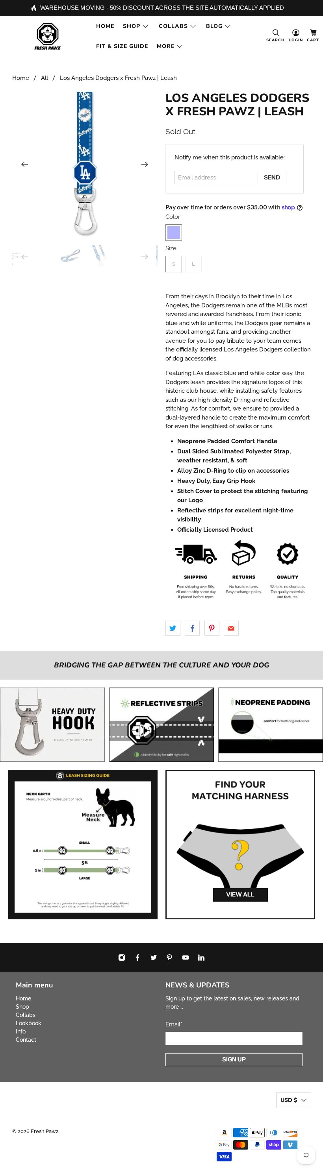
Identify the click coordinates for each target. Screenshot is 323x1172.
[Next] (145, 164)
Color (172, 216)
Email (173, 1024)
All (44, 78)
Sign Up (234, 1059)
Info (21, 1031)
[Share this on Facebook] (192, 628)
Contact (26, 1040)
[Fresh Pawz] (47, 36)
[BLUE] (173, 232)
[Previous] (24, 164)
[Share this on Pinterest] (211, 628)
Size (170, 248)
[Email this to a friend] (231, 628)
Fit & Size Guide (122, 46)
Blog (214, 26)
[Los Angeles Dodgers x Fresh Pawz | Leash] (85, 164)
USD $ (288, 1100)
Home (105, 26)
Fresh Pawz (44, 1131)
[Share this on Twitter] (172, 628)
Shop (131, 26)
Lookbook (28, 1023)
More (165, 46)
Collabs (173, 26)
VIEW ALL (240, 894)
